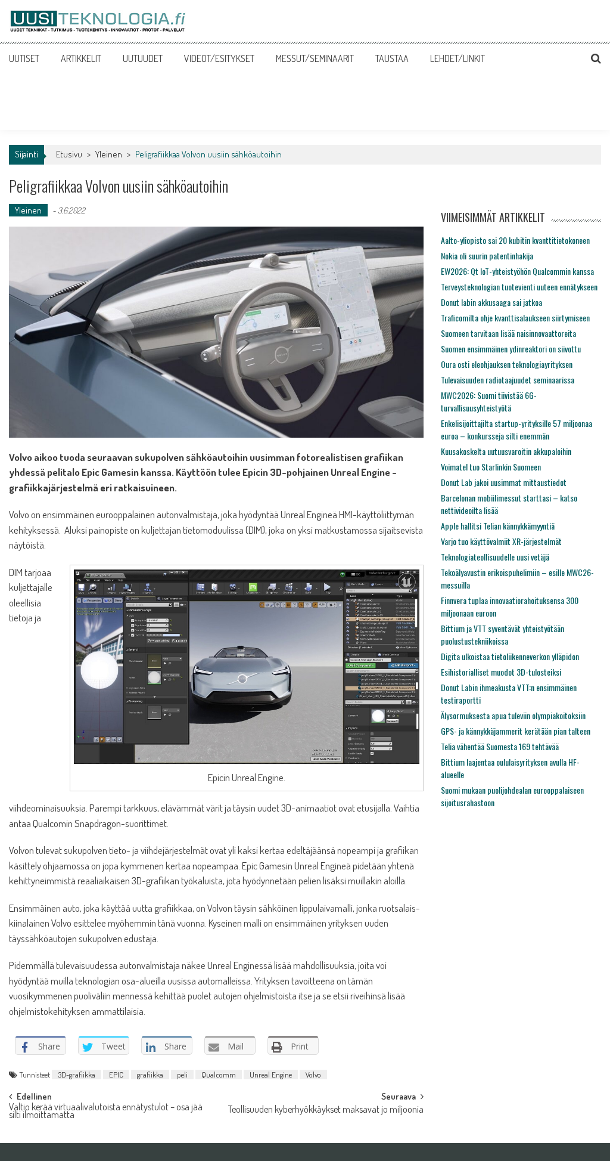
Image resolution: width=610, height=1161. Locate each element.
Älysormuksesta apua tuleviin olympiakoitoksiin (513, 715)
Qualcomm (218, 1074)
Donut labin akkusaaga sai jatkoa (491, 302)
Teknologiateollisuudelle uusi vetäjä (495, 556)
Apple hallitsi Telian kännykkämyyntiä (498, 525)
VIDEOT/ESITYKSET (219, 58)
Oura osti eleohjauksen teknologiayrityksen (506, 364)
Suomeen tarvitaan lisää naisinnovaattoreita (508, 333)
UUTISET (24, 58)
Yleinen (108, 154)
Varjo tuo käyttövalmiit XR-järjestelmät (501, 541)
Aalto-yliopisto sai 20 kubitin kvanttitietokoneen (515, 240)
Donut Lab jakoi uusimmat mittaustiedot (504, 482)
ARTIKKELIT (81, 58)
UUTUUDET (143, 58)
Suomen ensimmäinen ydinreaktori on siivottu (511, 348)
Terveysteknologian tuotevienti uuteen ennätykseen (519, 286)
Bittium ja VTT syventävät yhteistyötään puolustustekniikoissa (502, 634)
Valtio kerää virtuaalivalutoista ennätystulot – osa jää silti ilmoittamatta (106, 1111)
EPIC (116, 1074)
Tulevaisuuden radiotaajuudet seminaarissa (507, 379)
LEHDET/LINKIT (457, 58)
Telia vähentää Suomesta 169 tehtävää (500, 746)
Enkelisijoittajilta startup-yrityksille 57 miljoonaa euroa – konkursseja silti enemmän (516, 429)
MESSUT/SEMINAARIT (315, 58)
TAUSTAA (392, 58)
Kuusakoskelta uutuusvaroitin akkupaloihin (506, 451)
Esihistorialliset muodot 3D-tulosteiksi (501, 671)
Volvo (313, 1074)
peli (182, 1074)
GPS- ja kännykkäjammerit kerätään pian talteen (515, 731)
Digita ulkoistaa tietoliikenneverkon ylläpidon (510, 656)
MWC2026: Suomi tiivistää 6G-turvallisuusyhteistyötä (489, 401)
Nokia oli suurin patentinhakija (487, 255)
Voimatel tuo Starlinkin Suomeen (491, 466)
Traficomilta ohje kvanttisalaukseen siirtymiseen (515, 317)
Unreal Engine (271, 1074)
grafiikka (150, 1074)
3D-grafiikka (76, 1074)
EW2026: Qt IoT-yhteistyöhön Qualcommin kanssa (517, 271)
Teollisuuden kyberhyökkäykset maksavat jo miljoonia (326, 1110)
